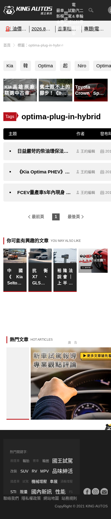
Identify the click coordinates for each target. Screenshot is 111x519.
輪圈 (45, 461)
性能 (60, 492)
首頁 (7, 45)
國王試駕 (62, 461)
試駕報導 (70, 19)
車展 (54, 481)
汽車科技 (78, 19)
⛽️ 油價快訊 (16, 28)
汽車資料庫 (62, 51)
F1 (71, 492)
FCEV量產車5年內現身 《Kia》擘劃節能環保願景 (44, 192)
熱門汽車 (58, 51)
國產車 (15, 481)
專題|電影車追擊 (95, 28)
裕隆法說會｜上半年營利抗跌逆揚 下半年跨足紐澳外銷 (65, 277)
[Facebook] (87, 491)
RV (34, 471)
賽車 (36, 461)
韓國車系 (25, 67)
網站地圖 (51, 498)
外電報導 (70, 51)
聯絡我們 (11, 498)
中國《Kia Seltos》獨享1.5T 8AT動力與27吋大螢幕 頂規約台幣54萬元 (15, 277)
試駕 (25, 481)
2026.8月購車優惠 (42, 28)
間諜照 (66, 19)
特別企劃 (81, 51)
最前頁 (38, 216)
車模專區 (62, 19)
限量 (24, 492)
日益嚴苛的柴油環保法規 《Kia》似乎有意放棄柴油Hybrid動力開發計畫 (44, 151)
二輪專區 (81, 19)
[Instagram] (95, 491)
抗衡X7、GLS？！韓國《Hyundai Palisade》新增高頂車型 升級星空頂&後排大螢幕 (40, 277)
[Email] (104, 491)
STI (13, 492)
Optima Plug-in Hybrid (45, 67)
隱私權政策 (31, 498)
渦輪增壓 (66, 481)
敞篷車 (15, 461)
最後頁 (74, 216)
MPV (44, 471)
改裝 (13, 471)
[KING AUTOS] (27, 10)
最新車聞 (58, 19)
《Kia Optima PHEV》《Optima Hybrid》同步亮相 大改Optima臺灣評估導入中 (44, 171)
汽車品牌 (74, 51)
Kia (9, 65)
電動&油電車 (74, 19)
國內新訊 (66, 51)
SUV (24, 471)
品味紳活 (78, 51)
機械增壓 (39, 481)
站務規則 (69, 498)
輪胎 (26, 461)
